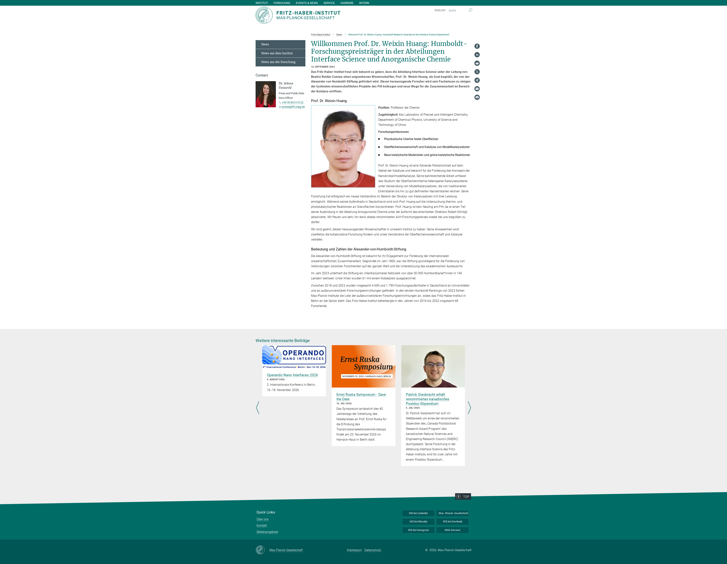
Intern (364, 3)
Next (469, 408)
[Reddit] (477, 63)
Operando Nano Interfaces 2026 (292, 375)
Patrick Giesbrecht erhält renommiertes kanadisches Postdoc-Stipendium (427, 399)
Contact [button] (262, 75)
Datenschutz (372, 550)
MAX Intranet (452, 530)
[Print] (477, 97)
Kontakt (262, 525)
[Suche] (470, 10)
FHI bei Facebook (452, 521)
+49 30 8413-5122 (292, 102)
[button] (372, 184)
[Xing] (477, 80)
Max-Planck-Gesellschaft (453, 513)
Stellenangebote (267, 532)
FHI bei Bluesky (418, 521)
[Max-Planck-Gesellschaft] (262, 550)
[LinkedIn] (477, 55)
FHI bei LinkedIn (418, 513)
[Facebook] (477, 46)
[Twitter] (477, 72)
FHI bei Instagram (418, 530)
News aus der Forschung (278, 62)
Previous (258, 408)
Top (466, 497)
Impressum (354, 550)
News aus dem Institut (277, 53)
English (440, 10)
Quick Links (266, 512)
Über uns (262, 519)
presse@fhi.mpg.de (293, 106)
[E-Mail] (477, 89)
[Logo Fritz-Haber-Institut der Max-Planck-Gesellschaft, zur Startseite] (327, 15)
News (265, 44)
